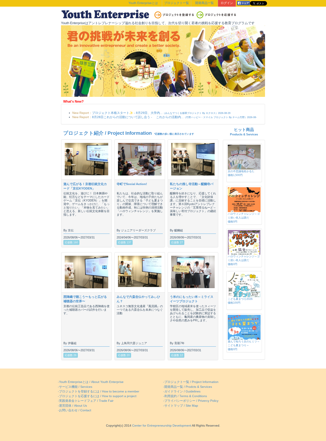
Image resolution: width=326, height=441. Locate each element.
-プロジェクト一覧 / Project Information (190, 382)
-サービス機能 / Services (75, 386)
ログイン (227, 3)
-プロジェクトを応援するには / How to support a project (97, 396)
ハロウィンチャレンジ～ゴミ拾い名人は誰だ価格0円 (244, 217)
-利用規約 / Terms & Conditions (185, 396)
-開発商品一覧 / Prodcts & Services (187, 386)
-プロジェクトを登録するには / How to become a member (98, 391)
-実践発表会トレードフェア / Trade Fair (86, 400)
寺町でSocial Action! (132, 184)
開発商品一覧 (204, 3)
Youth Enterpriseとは (143, 3)
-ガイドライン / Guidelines (181, 391)
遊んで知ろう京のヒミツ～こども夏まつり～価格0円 (244, 345)
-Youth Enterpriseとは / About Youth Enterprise (91, 382)
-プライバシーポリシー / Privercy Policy (190, 400)
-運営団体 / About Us (72, 405)
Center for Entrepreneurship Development (161, 425)
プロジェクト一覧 (176, 3)
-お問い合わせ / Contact (74, 410)
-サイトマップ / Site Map (180, 405)
